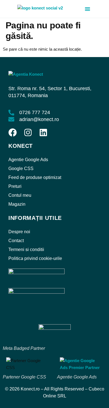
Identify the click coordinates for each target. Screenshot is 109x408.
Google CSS (21, 168)
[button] (87, 9)
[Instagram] (28, 132)
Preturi (15, 186)
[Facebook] (12, 132)
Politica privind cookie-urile (35, 258)
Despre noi (19, 231)
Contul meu (19, 195)
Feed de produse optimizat (34, 177)
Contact (16, 240)
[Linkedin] (43, 132)
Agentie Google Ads (28, 159)
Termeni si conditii (26, 249)
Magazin (16, 204)
